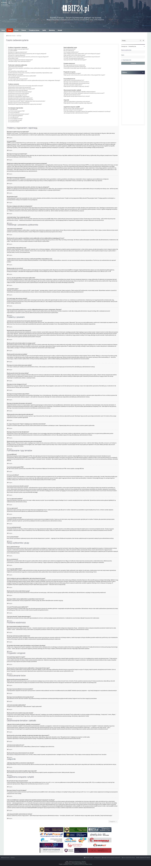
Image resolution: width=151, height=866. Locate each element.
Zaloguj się (124, 46)
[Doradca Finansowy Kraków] (75, 829)
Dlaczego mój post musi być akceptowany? (18, 102)
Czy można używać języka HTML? (16, 111)
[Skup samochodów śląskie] (100, 845)
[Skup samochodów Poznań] (51, 850)
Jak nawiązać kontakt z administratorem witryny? (76, 113)
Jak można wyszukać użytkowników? (73, 84)
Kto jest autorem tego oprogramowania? (74, 108)
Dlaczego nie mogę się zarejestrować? (17, 52)
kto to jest (25, 803)
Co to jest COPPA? (12, 50)
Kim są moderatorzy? (69, 50)
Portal (9, 30)
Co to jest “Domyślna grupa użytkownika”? (74, 58)
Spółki (44, 30)
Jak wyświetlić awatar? (14, 77)
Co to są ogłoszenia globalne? (15, 115)
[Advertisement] (133, 99)
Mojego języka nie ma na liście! (15, 74)
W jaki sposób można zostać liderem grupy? (74, 55)
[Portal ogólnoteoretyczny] (100, 834)
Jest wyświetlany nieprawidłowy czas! (17, 71)
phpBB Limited (51, 782)
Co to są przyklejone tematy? (15, 118)
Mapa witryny (88, 864)
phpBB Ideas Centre (85, 792)
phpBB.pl (99, 271)
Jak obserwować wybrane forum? (72, 94)
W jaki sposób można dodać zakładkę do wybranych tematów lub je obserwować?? (84, 93)
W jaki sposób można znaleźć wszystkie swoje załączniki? (78, 103)
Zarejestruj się (132, 46)
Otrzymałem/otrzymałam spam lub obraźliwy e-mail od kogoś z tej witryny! (82, 68)
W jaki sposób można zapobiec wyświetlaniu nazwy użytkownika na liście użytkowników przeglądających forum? (34, 69)
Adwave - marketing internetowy (76, 864)
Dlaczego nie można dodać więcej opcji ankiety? (20, 91)
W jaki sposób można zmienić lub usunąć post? (19, 87)
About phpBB (45, 784)
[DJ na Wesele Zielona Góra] (51, 845)
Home (3, 30)
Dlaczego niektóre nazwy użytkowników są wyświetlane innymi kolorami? (82, 56)
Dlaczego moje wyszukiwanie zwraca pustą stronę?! (76, 83)
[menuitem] (10, 2)
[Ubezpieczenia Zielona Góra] (75, 840)
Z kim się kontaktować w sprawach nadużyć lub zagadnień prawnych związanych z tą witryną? (87, 111)
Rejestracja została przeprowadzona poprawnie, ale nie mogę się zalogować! (27, 53)
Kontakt (60, 30)
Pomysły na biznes (34, 30)
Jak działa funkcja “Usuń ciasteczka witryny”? (19, 61)
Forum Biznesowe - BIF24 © (78, 861)
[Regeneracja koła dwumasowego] (75, 845)
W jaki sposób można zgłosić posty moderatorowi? (20, 99)
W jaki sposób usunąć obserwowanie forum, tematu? (77, 96)
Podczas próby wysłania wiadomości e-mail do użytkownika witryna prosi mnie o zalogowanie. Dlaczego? (34, 80)
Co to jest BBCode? (13, 109)
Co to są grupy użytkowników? (71, 52)
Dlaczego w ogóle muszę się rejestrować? (18, 49)
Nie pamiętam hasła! (13, 58)
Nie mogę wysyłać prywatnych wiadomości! (74, 65)
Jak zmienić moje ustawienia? (15, 66)
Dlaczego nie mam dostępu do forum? (17, 95)
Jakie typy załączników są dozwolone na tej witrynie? (77, 101)
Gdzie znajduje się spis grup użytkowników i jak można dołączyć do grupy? (82, 53)
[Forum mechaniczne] (100, 840)
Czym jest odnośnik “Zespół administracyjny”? (75, 59)
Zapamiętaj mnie (127, 60)
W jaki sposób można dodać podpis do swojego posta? (21, 88)
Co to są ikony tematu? (13, 121)
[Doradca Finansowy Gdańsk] (51, 829)
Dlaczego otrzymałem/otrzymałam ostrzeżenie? (20, 98)
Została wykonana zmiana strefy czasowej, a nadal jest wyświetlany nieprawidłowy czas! (30, 72)
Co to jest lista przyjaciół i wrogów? (72, 73)
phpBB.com (107, 271)
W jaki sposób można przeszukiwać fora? (74, 80)
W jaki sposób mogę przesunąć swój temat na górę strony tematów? (25, 104)
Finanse (23, 30)
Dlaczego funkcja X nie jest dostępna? (73, 110)
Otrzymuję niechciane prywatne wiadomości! (75, 66)
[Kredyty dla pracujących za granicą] (75, 834)
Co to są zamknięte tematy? (15, 120)
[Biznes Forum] (75, 9)
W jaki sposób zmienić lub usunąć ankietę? (18, 93)
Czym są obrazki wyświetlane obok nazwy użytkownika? (22, 75)
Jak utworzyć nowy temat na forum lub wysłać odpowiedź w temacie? (25, 85)
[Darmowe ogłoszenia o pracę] (51, 834)
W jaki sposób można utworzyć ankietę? (18, 90)
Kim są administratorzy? (70, 49)
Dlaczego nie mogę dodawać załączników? (18, 96)
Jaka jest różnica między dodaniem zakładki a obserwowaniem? (79, 91)
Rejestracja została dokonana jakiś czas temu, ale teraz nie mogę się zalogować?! (28, 56)
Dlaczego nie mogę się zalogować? (16, 55)
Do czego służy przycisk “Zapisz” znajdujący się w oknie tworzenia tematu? (26, 101)
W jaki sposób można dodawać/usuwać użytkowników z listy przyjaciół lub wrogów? (84, 75)
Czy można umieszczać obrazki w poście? (18, 114)
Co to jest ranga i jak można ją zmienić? (18, 79)
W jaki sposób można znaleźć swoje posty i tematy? (76, 86)
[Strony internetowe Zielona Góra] (51, 840)
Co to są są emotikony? (14, 112)
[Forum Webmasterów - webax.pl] (100, 850)
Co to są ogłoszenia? (13, 117)
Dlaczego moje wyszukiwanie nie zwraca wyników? (76, 81)
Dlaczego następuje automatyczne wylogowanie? (20, 59)
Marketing (52, 30)
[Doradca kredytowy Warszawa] (75, 850)
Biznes (16, 30)
